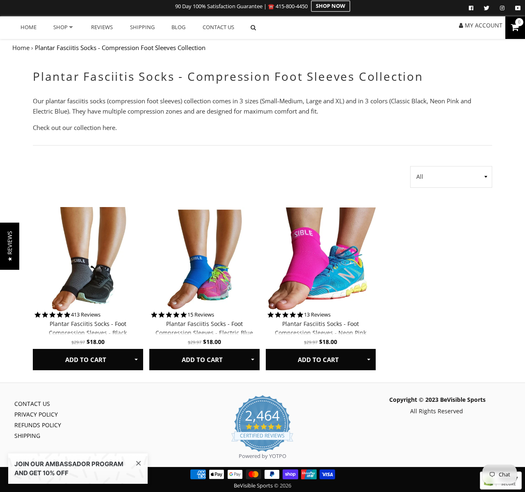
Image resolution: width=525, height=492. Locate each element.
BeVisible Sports (254, 485)
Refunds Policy (37, 425)
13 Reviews (317, 314)
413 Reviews (85, 314)
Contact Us (32, 404)
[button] (9, 246)
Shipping (27, 436)
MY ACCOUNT (482, 25)
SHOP (60, 27)
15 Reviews (200, 314)
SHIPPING (142, 27)
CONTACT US (218, 27)
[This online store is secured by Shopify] (501, 487)
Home (21, 47)
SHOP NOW (330, 5)
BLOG (178, 27)
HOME (29, 27)
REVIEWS (102, 27)
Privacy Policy (36, 414)
